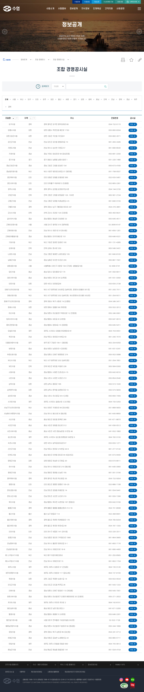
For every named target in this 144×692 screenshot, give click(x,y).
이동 (131, 124)
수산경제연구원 (108, 2)
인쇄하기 (123, 60)
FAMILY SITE (120, 665)
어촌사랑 (120, 2)
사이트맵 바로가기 (139, 8)
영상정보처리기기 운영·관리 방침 (75, 672)
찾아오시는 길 (9, 672)
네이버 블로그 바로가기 (133, 680)
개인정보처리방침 (36, 672)
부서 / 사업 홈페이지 (67, 665)
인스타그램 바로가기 (121, 680)
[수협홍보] (4, 31)
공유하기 (140, 60)
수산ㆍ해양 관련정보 (40, 665)
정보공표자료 (92, 665)
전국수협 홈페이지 (11, 665)
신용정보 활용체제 (53, 672)
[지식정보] (139, 31)
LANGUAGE (133, 2)
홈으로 (11, 60)
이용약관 (22, 672)
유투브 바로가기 (127, 680)
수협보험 (87, 2)
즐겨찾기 (131, 60)
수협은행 (77, 2)
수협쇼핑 (96, 2)
